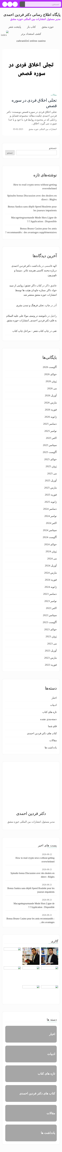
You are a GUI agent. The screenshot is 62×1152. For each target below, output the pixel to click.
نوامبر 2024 (50, 516)
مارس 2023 (50, 657)
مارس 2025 (50, 487)
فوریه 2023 (51, 664)
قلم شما (52, 726)
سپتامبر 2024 (50, 530)
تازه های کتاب (49, 712)
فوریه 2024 (51, 579)
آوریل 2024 (51, 565)
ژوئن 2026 (51, 381)
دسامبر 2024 (50, 508)
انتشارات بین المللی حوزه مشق (43, 129)
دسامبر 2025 (50, 423)
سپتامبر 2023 (50, 615)
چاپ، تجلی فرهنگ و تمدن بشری (33, 305)
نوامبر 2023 (50, 601)
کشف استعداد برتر (31, 33)
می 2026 (52, 388)
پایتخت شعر (14, 26)
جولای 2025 (50, 459)
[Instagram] (9, 4)
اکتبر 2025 (51, 438)
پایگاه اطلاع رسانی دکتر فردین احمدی (31, 14)
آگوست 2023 (50, 622)
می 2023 (52, 643)
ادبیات (53, 705)
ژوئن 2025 (51, 466)
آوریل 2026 (51, 395)
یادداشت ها (51, 747)
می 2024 (52, 558)
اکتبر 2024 (51, 523)
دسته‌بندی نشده (48, 719)
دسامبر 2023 (50, 593)
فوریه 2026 (51, 409)
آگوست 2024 (50, 537)
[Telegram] (15, 4)
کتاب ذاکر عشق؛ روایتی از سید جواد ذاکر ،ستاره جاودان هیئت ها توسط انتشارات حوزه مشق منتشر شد (33, 290)
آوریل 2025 (51, 480)
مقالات (54, 95)
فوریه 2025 (51, 494)
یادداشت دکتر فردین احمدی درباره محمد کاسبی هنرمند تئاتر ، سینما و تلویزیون (34, 270)
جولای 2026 (50, 374)
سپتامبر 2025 (50, 445)
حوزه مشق (48, 26)
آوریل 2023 (51, 650)
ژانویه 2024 (51, 586)
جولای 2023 (50, 629)
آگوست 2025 (50, 452)
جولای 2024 (50, 544)
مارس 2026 (50, 402)
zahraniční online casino (31, 40)
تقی (55, 331)
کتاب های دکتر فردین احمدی (42, 733)
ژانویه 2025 (51, 501)
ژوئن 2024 (51, 551)
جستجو (53, 148)
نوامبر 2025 (50, 431)
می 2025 (52, 473)
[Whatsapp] (4, 4)
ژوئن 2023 (51, 636)
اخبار (54, 697)
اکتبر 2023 (51, 608)
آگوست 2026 (50, 367)
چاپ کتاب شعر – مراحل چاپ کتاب (30, 331)
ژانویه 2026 (51, 416)
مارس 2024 (50, 572)
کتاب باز (31, 26)
